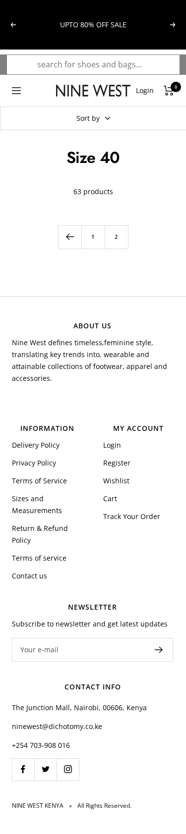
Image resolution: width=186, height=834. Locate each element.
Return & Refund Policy (40, 534)
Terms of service (39, 558)
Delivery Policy (36, 445)
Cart (110, 498)
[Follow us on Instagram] (68, 769)
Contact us (29, 575)
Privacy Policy (34, 463)
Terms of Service (39, 480)
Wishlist (116, 480)
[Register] (159, 649)
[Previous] (69, 237)
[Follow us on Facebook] (23, 769)
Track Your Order (131, 516)
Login (112, 445)
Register (116, 463)
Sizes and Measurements (37, 504)
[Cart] (169, 91)
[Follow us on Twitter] (45, 769)
